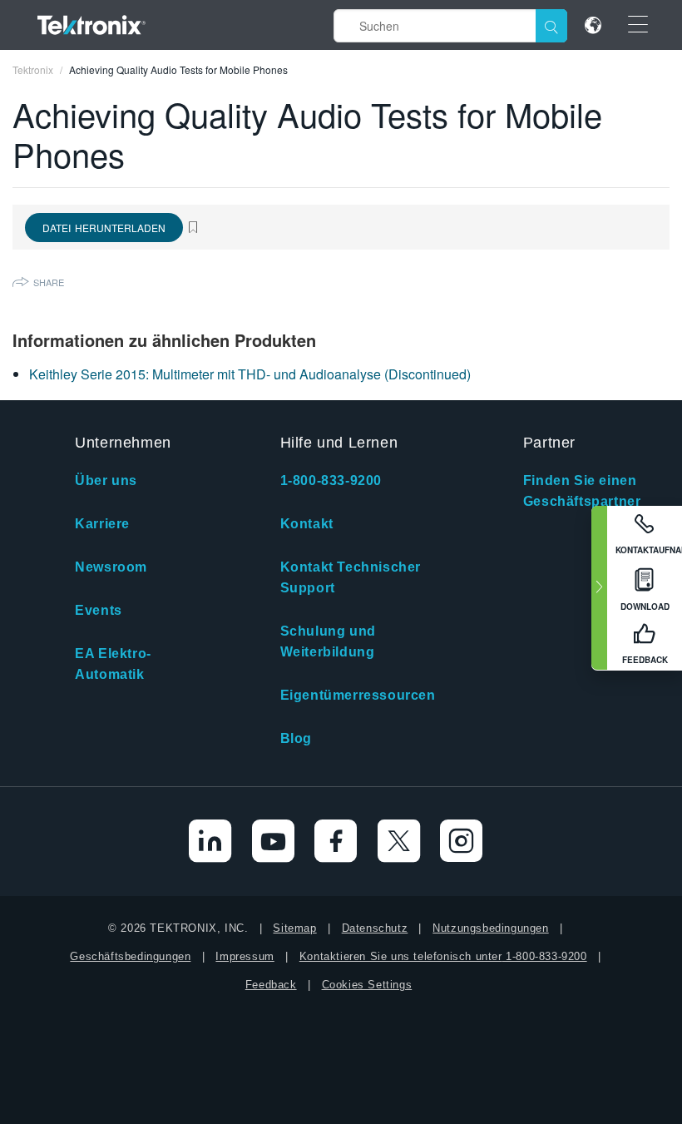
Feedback (271, 984)
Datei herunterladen (104, 227)
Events (98, 610)
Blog (296, 738)
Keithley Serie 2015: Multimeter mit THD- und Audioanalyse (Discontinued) (250, 374)
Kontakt (307, 524)
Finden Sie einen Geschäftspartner (582, 490)
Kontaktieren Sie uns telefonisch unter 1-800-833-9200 (443, 956)
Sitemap (294, 928)
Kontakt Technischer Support (350, 577)
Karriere (102, 524)
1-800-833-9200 (331, 480)
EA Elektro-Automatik (113, 663)
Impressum (244, 956)
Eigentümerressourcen (358, 695)
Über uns (106, 480)
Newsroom (111, 567)
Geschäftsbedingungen (130, 956)
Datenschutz (375, 928)
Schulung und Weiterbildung (328, 641)
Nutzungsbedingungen (490, 928)
